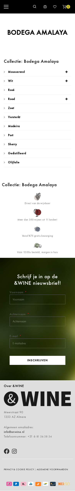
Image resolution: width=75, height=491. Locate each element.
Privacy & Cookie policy (19, 469)
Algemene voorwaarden (52, 469)
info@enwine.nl (14, 432)
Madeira (14, 126)
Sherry (12, 144)
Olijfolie (14, 162)
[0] (64, 7)
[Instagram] (14, 451)
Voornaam (17, 292)
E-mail (14, 336)
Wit (10, 81)
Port (10, 135)
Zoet (11, 108)
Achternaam (18, 314)
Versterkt (14, 117)
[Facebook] (6, 451)
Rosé (11, 90)
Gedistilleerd (17, 153)
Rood (11, 99)
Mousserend (16, 72)
